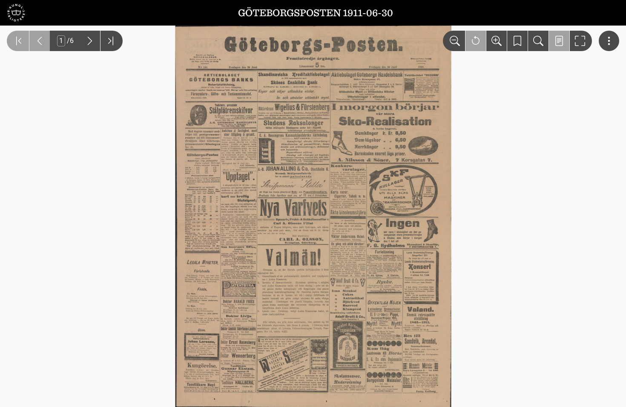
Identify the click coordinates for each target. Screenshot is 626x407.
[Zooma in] (496, 41)
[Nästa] (90, 41)
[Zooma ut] (454, 41)
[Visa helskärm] (581, 41)
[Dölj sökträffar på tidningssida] (559, 41)
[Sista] (112, 41)
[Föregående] (39, 41)
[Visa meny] (609, 41)
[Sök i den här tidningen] (538, 41)
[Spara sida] (517, 41)
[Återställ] (475, 41)
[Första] (18, 41)
